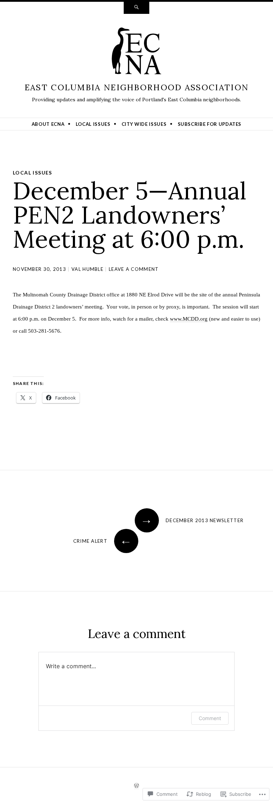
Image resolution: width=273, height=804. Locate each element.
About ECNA (48, 124)
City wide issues (144, 124)
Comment (210, 718)
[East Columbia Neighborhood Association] (136, 53)
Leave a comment (134, 269)
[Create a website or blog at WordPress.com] (136, 786)
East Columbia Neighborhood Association (136, 87)
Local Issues (93, 124)
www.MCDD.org (189, 319)
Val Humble (87, 269)
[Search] (136, 8)
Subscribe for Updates (210, 124)
